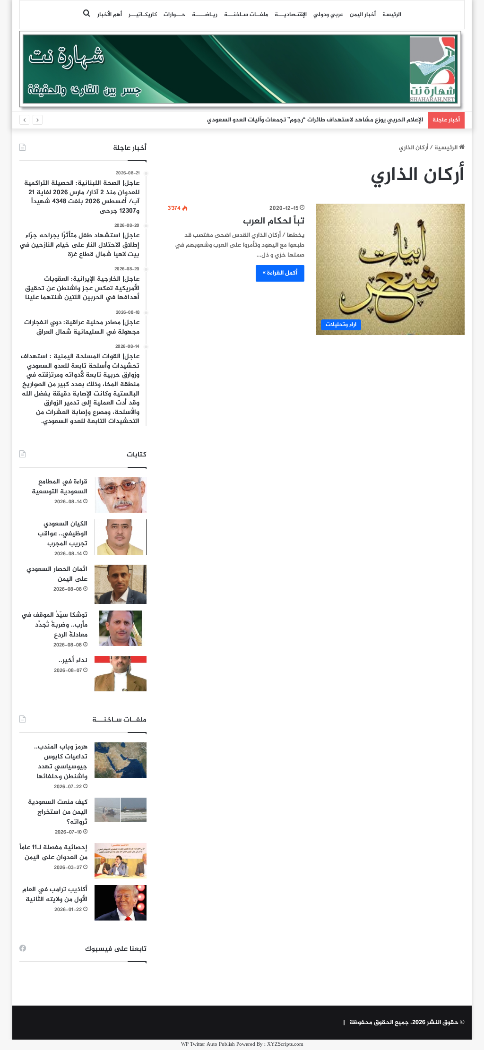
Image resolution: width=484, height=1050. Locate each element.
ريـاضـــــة (204, 14)
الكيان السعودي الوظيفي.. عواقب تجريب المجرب (62, 533)
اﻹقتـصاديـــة (291, 14)
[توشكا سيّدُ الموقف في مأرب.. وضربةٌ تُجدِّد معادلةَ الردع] (121, 628)
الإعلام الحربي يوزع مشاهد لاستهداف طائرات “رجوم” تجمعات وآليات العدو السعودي (315, 120)
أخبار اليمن (363, 14)
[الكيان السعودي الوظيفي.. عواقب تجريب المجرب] (121, 537)
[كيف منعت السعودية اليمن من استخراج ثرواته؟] (121, 810)
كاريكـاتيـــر (143, 14)
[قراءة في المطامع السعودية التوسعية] (121, 495)
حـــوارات (174, 14)
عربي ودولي (328, 14)
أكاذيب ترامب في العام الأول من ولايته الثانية (54, 894)
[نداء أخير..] (121, 673)
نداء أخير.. (73, 660)
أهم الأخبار (109, 14)
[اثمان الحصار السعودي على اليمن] (121, 584)
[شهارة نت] (242, 71)
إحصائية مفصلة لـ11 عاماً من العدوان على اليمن (53, 852)
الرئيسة (391, 14)
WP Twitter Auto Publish (208, 1044)
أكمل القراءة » (280, 273)
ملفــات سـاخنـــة (246, 14)
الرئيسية (446, 148)
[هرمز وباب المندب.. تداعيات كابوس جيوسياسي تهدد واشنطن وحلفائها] (121, 760)
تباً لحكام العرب (273, 221)
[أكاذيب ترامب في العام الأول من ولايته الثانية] (121, 903)
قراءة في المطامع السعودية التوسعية (59, 486)
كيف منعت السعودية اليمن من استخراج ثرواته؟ (57, 812)
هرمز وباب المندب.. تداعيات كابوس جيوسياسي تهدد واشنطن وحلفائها (60, 761)
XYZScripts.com (285, 1044)
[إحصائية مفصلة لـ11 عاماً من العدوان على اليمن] (121, 860)
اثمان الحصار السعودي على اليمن (56, 574)
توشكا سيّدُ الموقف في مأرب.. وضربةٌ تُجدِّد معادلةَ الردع (54, 625)
